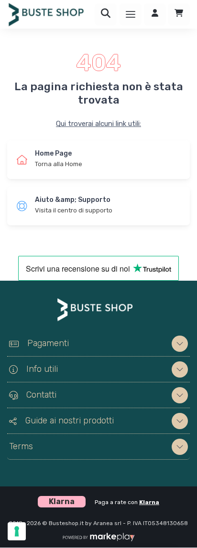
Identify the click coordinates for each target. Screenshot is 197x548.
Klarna (149, 502)
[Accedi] (155, 14)
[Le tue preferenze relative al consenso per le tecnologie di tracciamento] (17, 531)
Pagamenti (48, 343)
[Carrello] (179, 14)
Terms (21, 446)
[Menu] (130, 14)
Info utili (42, 369)
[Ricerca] (105, 14)
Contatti (41, 395)
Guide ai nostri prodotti (69, 420)
